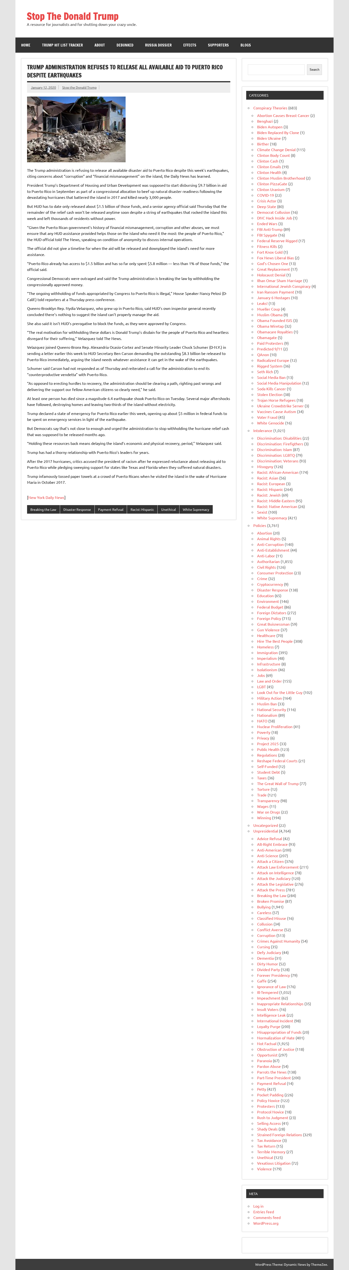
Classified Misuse (271, 918)
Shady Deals (267, 1128)
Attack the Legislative (275, 884)
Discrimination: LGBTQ (276, 455)
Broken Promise (270, 901)
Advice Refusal (269, 838)
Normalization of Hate (276, 1037)
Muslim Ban (267, 703)
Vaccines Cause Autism (276, 411)
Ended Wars (267, 223)
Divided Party (268, 969)
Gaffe (262, 980)
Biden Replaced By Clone (278, 132)
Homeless (265, 646)
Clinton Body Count (273, 155)
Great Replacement (273, 269)
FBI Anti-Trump (270, 229)
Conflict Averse (270, 929)
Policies (259, 525)
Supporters (218, 45)
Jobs (261, 675)
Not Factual (266, 1043)
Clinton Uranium (271, 189)
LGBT (261, 686)
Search (314, 69)
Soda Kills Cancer (271, 388)
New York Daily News (46, 497)
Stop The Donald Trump (72, 16)
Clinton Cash (267, 160)
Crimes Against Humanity (278, 941)
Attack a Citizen (270, 861)
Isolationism (267, 669)
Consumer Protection (275, 572)
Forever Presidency (273, 975)
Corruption (266, 935)
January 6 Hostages (273, 297)
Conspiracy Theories (270, 107)
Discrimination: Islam (274, 449)
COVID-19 (265, 195)
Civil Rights (266, 567)
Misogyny (265, 466)
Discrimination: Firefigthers (280, 443)
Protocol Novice (270, 1111)
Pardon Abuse (269, 1066)
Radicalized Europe (273, 360)
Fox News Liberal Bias (275, 257)
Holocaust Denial (271, 274)
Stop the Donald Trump (79, 87)
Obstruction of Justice (275, 1049)
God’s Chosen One (272, 263)
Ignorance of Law (271, 986)
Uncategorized (265, 825)
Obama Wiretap (270, 326)
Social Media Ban (271, 377)
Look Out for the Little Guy (279, 692)
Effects (189, 45)
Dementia (265, 958)
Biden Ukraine (269, 138)
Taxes (262, 777)
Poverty (263, 732)
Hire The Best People (275, 641)
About (99, 45)
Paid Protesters (270, 343)
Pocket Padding (270, 1094)
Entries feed (263, 1211)
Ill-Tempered (267, 992)
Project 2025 (268, 743)
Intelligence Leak (271, 1015)
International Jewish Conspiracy (284, 286)
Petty (261, 1089)
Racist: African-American (277, 472)
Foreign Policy (269, 618)
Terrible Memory (271, 1151)
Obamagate (267, 337)
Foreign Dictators (271, 612)
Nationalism (267, 715)
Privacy (263, 737)
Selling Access (269, 1123)
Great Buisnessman (273, 624)
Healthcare (266, 635)
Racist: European (271, 483)
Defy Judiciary (269, 952)
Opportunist (267, 1054)
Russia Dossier (158, 45)
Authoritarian (268, 561)
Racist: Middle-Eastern (276, 500)
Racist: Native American (277, 506)
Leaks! (262, 303)
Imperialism (267, 658)
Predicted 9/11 (269, 348)
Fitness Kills (267, 246)
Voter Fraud (267, 417)
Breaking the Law (43, 509)
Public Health (268, 749)
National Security (271, 709)
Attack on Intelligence (275, 872)
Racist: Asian (267, 477)
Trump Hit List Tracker (62, 45)
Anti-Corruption (270, 544)
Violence (264, 1168)
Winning (264, 817)
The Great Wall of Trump (278, 783)
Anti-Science (267, 855)
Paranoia (264, 1060)
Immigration (267, 652)
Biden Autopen (270, 126)
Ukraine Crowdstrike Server (280, 405)
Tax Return (266, 1146)
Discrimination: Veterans (277, 460)
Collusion (265, 923)
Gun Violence (268, 629)
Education (265, 595)
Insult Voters (267, 1009)
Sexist (262, 512)
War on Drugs (268, 811)
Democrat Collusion (273, 212)
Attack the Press (271, 889)
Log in (258, 1206)
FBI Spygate (267, 235)
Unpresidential (265, 830)
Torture (263, 789)
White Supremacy (196, 509)
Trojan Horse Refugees (276, 400)
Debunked (125, 45)
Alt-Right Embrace (272, 844)
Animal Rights (269, 538)
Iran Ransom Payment (275, 291)
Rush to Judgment (272, 1117)
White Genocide (270, 422)
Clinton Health (269, 172)
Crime (262, 578)
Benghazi (265, 121)
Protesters (266, 1106)
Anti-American (269, 849)
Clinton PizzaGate (272, 183)
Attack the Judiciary (274, 878)
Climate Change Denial (276, 149)
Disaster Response (77, 509)
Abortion (264, 532)
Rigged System (270, 365)
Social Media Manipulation (279, 383)
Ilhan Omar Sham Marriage (279, 280)
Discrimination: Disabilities (279, 438)
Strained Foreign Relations (279, 1134)
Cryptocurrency (270, 584)
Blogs (246, 45)
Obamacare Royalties (275, 331)
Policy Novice (268, 1100)
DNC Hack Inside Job (274, 217)
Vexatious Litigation (274, 1163)
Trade (262, 794)
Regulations (267, 755)
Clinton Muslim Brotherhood (281, 178)
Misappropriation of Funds (279, 1032)
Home (25, 45)
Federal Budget (270, 607)
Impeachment (268, 998)
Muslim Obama (270, 314)
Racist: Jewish (269, 495)
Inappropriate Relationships (280, 1003)
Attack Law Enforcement (278, 867)
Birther (263, 143)
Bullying (264, 906)
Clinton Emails (269, 166)
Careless (264, 912)
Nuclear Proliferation (274, 726)
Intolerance (262, 430)
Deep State (266, 206)
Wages (263, 806)
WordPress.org (265, 1223)
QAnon (263, 354)
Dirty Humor (267, 963)
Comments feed (267, 1217)
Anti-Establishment (273, 550)
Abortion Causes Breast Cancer (283, 115)
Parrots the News (272, 1072)
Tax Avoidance (269, 1140)
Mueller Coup (268, 309)
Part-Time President (274, 1077)
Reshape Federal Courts (277, 760)
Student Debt (268, 772)
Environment (268, 601)
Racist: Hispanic (142, 509)
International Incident (275, 1020)
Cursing (263, 946)
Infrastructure (268, 663)
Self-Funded (267, 766)
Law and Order (269, 681)
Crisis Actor (266, 200)
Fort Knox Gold (270, 252)
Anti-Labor (266, 555)
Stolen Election (270, 394)
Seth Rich (265, 371)
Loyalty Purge (268, 1026)
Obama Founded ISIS (274, 320)
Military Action (269, 698)
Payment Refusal (110, 509)
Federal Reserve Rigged (277, 240)
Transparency (268, 800)
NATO (262, 720)
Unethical (168, 509)
